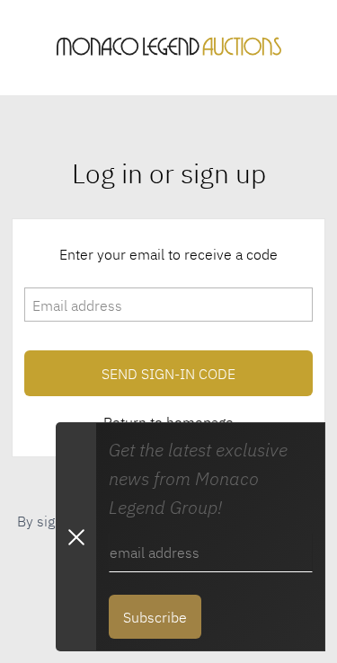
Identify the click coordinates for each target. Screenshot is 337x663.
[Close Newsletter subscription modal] (75, 536)
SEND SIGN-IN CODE (168, 373)
